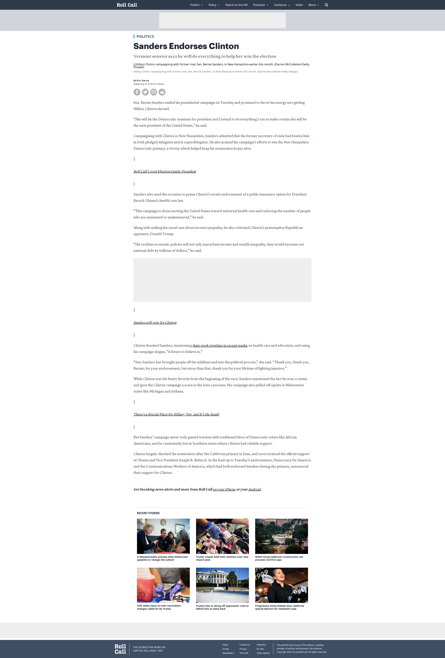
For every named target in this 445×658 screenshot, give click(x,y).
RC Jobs (260, 648)
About (225, 644)
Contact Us (245, 644)
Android (254, 489)
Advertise (261, 644)
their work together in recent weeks (220, 346)
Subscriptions (263, 653)
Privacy (243, 648)
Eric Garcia (143, 81)
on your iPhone (224, 489)
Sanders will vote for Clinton (155, 323)
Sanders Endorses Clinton (186, 46)
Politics (145, 36)
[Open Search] (326, 5)
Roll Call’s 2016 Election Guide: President (165, 171)
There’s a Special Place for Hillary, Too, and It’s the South (176, 414)
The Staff (244, 653)
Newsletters (228, 653)
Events (225, 648)
